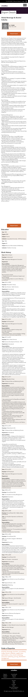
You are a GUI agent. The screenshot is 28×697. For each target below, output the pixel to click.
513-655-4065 (9, 1)
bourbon (15, 651)
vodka (3, 653)
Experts (5, 674)
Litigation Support (5, 676)
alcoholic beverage (6, 651)
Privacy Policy (14, 688)
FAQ (14, 683)
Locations (14, 684)
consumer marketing (7, 656)
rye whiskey (22, 651)
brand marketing (17, 655)
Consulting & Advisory (14, 675)
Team (14, 686)
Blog (14, 682)
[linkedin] (14, 694)
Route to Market (10, 653)
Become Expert (17, 1)
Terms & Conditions (13, 687)
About (14, 677)
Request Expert (14, 33)
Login (23, 1)
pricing (16, 656)
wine (10, 655)
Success (14, 680)
